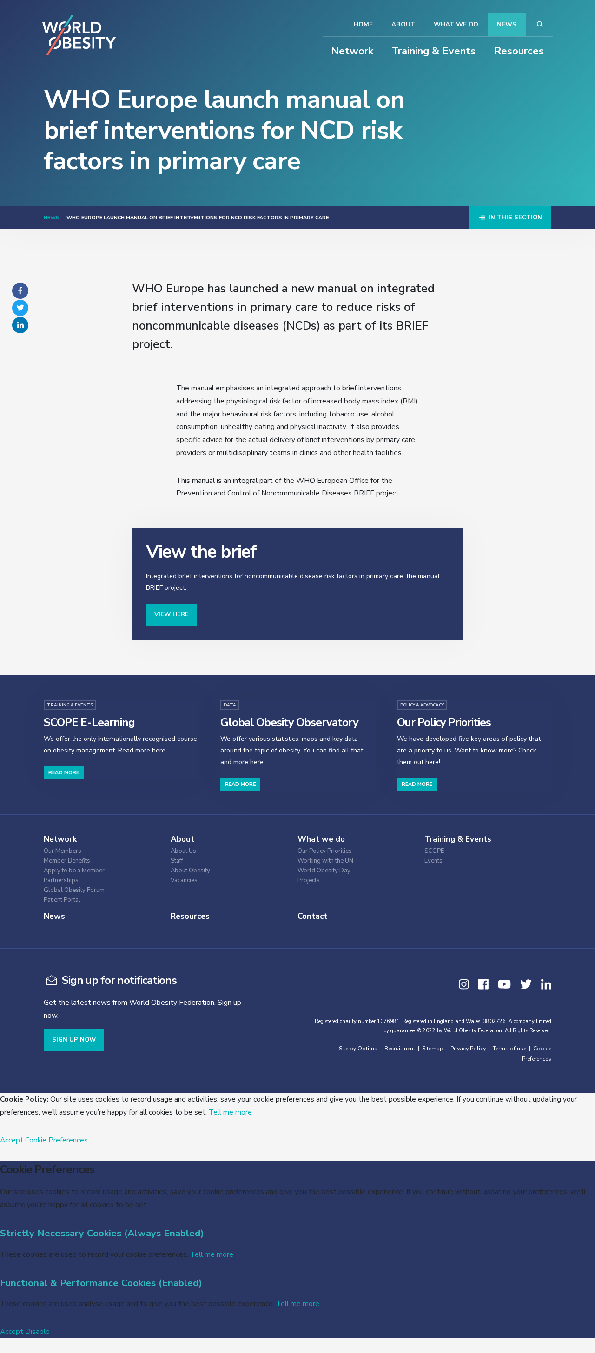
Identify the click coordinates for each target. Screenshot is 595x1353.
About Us (183, 851)
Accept (11, 1140)
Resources (519, 51)
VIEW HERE (171, 614)
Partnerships (61, 880)
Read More (63, 772)
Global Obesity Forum (74, 890)
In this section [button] (514, 217)
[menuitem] (99, 850)
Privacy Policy (468, 1048)
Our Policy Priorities (325, 851)
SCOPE (434, 851)
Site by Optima (358, 1048)
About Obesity (190, 870)
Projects (309, 880)
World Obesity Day (324, 870)
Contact (312, 916)
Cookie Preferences (56, 1140)
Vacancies (184, 880)
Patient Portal (62, 900)
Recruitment (399, 1048)
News (506, 24)
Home (363, 24)
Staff (177, 861)
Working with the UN (325, 861)
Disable (37, 1331)
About (403, 24)
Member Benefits (67, 861)
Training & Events (434, 51)
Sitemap (432, 1048)
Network (352, 51)
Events (433, 861)
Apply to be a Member (74, 870)
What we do (456, 24)
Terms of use (509, 1048)
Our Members (62, 851)
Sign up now (74, 1040)
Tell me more (230, 1112)
